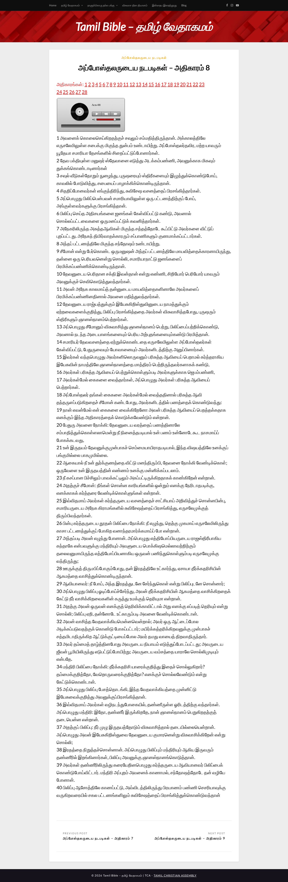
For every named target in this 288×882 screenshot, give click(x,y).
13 (138, 84)
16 (157, 84)
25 (65, 92)
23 (202, 84)
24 (59, 92)
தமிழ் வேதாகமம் (70, 5)
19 (176, 84)
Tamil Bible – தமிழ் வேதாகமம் (144, 26)
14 (145, 84)
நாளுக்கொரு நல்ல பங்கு (100, 5)
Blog (184, 5)
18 (170, 84)
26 (72, 92)
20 (183, 84)
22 (195, 84)
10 (119, 84)
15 (151, 84)
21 (189, 84)
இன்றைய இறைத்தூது (164, 5)
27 (78, 92)
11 (126, 84)
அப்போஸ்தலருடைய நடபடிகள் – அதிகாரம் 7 (98, 838)
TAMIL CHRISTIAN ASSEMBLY (175, 875)
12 (132, 84)
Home (53, 5)
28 (84, 92)
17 (164, 84)
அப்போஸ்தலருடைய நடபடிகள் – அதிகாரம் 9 (190, 838)
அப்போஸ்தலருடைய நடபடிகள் (144, 57)
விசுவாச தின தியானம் (134, 5)
